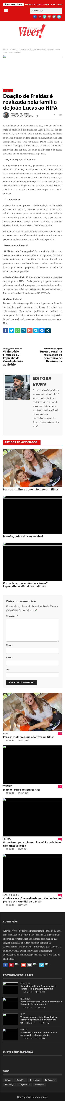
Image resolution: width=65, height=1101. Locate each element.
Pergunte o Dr (25, 1084)
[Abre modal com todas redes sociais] (48, 330)
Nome (9, 645)
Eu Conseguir (50, 1080)
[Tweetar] (11, 330)
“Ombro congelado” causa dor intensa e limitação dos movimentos (41, 1003)
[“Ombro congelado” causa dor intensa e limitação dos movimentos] (10, 1003)
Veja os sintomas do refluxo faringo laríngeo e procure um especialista (39, 1018)
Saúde (22, 1014)
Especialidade (25, 999)
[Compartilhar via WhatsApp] (17, 330)
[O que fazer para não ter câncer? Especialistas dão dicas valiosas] (32, 562)
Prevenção (7, 839)
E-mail (10, 657)
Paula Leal (10, 740)
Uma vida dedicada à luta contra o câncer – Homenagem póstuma (38, 987)
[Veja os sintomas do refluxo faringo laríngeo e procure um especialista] (10, 1019)
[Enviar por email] (23, 330)
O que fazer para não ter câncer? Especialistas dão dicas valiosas (25, 584)
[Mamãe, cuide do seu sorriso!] (32, 515)
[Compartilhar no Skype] (36, 330)
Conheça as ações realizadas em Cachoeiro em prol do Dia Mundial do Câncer (32, 900)
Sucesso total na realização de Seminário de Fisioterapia (51, 355)
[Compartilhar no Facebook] (5, 330)
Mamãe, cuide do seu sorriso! (23, 536)
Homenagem (25, 983)
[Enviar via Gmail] (29, 330)
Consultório (20, 1080)
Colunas (14, 49)
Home (5, 49)
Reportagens (39, 1084)
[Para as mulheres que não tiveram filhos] (32, 468)
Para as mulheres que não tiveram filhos (31, 489)
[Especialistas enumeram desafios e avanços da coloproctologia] (10, 1034)
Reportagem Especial (11, 895)
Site (7, 669)
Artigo (5, 734)
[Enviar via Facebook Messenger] (42, 330)
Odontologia (8, 786)
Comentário (12, 616)
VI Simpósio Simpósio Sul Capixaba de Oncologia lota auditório (13, 357)
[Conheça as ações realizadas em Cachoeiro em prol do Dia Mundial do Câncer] (32, 873)
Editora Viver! (21, 114)
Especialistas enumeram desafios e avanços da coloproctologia (38, 1033)
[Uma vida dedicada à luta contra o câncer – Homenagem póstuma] (10, 988)
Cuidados (24, 1030)
